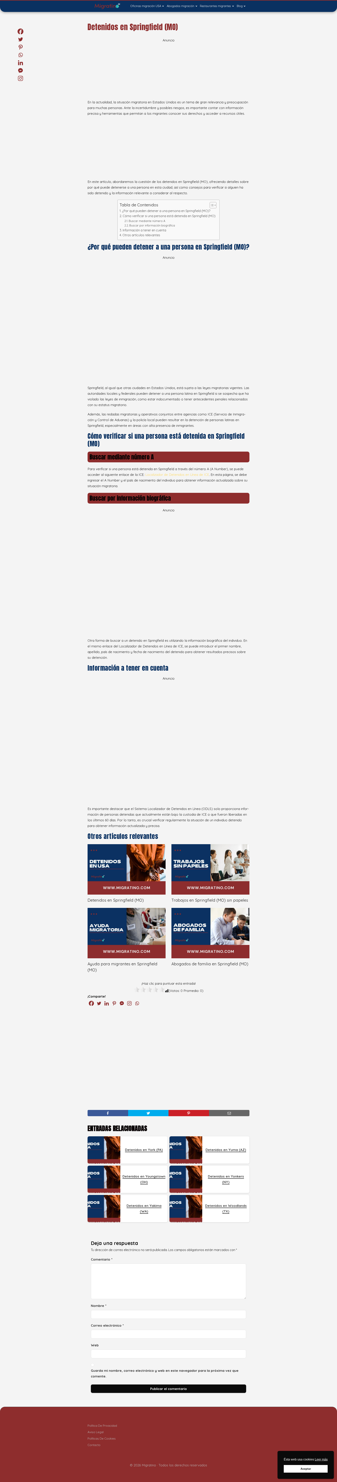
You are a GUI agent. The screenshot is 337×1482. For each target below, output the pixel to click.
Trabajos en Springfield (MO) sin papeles (209, 900)
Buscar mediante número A (147, 221)
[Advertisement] (168, 70)
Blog (240, 6)
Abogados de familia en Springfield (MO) (209, 963)
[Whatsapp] (137, 1003)
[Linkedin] (106, 1003)
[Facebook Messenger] (121, 1003)
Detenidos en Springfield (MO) (116, 900)
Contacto (94, 1445)
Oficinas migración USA (145, 6)
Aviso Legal (96, 1432)
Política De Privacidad (102, 1425)
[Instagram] (129, 1003)
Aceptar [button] (306, 1468)
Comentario (101, 1259)
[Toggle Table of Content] (211, 205)
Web (95, 1345)
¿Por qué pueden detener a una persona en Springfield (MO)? (166, 211)
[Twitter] (99, 1003)
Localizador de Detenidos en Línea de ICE (177, 475)
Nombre (98, 1306)
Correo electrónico (107, 1325)
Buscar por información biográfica (152, 225)
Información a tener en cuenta (144, 230)
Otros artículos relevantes (141, 235)
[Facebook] (91, 1003)
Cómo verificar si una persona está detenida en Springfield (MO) (169, 216)
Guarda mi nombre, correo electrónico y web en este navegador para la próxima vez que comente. (165, 1373)
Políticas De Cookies (102, 1438)
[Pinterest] (114, 1003)
